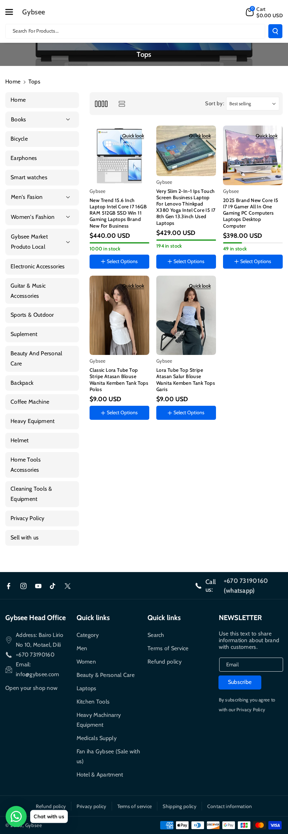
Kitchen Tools (93, 701)
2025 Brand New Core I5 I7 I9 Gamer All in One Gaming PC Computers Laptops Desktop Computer (251, 213)
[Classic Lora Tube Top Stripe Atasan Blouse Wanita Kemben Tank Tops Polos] (119, 315)
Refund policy (165, 661)
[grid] (101, 104)
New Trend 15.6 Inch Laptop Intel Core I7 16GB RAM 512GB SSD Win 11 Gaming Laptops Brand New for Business (118, 213)
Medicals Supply (97, 738)
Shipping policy (179, 806)
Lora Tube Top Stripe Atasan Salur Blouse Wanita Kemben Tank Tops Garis (185, 379)
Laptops (87, 688)
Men (82, 648)
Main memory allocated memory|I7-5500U (118, 275)
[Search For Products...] (275, 31)
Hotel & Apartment (100, 774)
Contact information (229, 806)
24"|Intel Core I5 (246, 281)
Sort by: (214, 103)
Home (12, 81)
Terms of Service (168, 648)
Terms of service (134, 806)
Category (88, 635)
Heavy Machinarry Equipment (99, 720)
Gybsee (33, 825)
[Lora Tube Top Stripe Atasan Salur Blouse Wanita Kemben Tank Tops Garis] (186, 315)
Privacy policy (91, 806)
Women (86, 661)
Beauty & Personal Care (106, 675)
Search (156, 635)
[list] (122, 104)
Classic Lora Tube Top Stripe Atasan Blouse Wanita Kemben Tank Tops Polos (119, 379)
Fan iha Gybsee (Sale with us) (108, 756)
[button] (13, 12)
